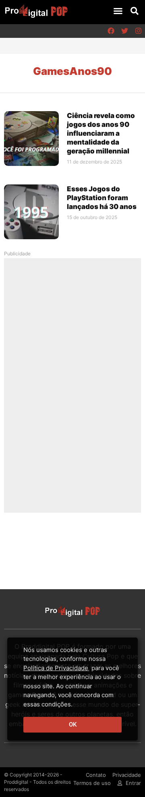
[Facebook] (111, 31)
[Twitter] (124, 31)
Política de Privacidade (55, 668)
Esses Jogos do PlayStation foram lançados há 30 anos (102, 198)
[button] (118, 11)
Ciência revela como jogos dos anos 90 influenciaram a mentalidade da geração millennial (101, 133)
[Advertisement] (72, 385)
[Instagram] (138, 31)
